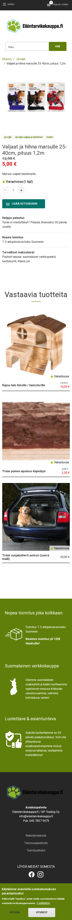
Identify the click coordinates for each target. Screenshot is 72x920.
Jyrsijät (20, 59)
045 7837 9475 (39, 821)
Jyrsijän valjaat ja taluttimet (29, 137)
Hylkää (15, 912)
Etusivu (7, 59)
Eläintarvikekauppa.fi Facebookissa (32, 874)
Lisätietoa (43, 903)
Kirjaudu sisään (60, 4)
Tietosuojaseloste (36, 843)
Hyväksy (41, 912)
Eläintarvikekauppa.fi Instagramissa (40, 874)
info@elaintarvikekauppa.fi (36, 816)
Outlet (49, 137)
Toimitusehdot (36, 850)
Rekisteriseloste (36, 835)
